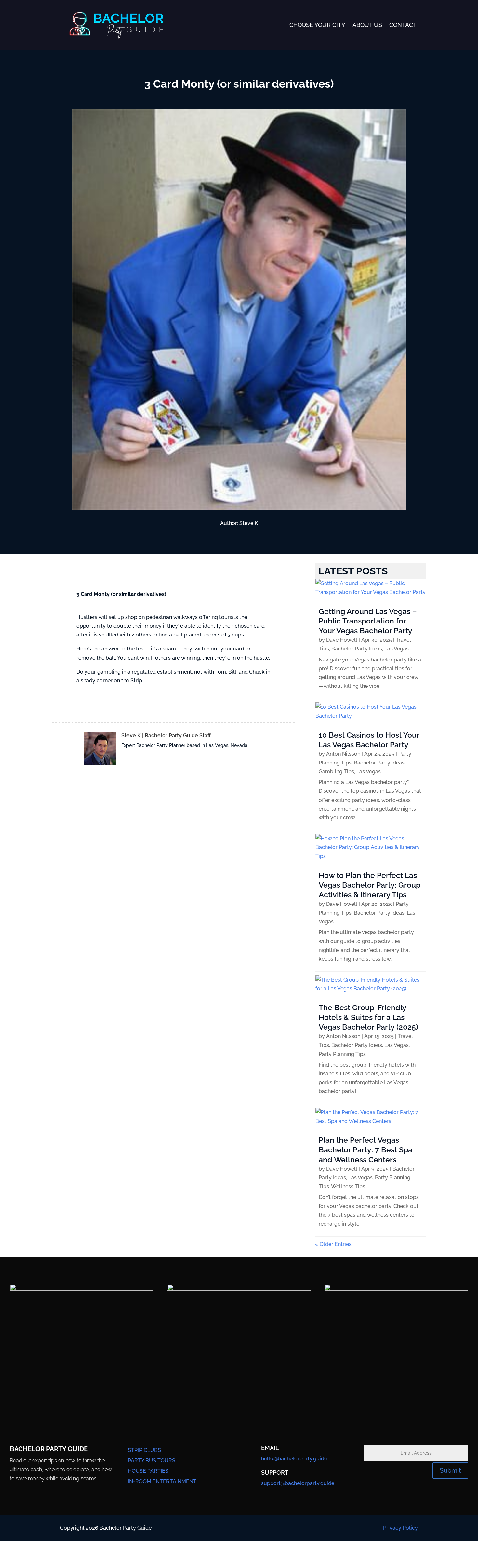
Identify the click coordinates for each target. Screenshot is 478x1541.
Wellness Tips (348, 1186)
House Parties (148, 1471)
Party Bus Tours (151, 1461)
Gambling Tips (336, 771)
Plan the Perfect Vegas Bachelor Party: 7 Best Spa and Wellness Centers (365, 1150)
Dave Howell (341, 640)
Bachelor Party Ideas (356, 649)
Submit (450, 1470)
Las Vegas (396, 649)
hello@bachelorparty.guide (294, 1459)
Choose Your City (317, 24)
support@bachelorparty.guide (297, 1483)
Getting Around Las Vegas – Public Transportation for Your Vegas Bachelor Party (368, 621)
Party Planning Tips (342, 1054)
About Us (367, 24)
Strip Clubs (144, 1450)
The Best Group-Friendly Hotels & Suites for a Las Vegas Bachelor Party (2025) (368, 1017)
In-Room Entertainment (162, 1481)
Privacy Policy (400, 1528)
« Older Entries (333, 1244)
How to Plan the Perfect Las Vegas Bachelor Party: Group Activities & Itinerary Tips (369, 885)
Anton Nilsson (343, 754)
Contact (403, 24)
